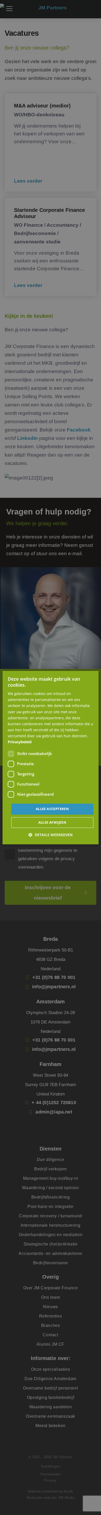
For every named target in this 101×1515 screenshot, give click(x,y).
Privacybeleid (20, 741)
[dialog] (51, 757)
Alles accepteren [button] (52, 809)
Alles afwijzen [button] (52, 822)
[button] (50, 835)
